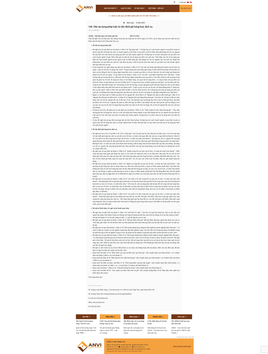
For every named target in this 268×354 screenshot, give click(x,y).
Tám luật (181, 317)
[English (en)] (191, 2)
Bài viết (86, 317)
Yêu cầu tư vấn (186, 8)
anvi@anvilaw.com (125, 347)
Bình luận (130, 23)
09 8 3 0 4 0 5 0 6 (113, 347)
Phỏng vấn (157, 317)
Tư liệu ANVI (140, 23)
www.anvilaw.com (139, 347)
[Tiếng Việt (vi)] (188, 2)
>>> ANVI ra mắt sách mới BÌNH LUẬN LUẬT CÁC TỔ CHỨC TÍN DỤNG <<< (134, 16)
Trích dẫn (110, 317)
